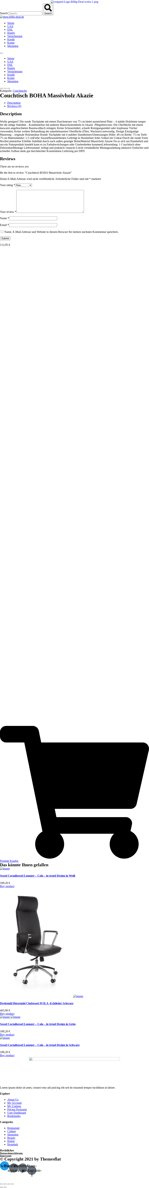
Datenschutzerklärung (11, 1153)
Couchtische (20, 90)
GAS (10, 26)
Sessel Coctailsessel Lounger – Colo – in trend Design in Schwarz (40, 1045)
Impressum (5, 1155)
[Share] (5, 1184)
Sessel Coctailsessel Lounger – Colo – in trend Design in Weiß (37, 875)
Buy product (7, 886)
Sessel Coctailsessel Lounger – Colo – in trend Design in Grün (38, 1024)
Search (4, 13)
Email (4, 224)
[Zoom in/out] (12, 1184)
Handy (11, 32)
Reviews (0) (14, 106)
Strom (10, 23)
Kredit (11, 39)
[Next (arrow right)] (5, 1187)
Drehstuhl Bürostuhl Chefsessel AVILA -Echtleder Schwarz (36, 1003)
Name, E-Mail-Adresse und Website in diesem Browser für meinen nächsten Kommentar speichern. (61, 231)
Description (14, 102)
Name (4, 218)
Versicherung (14, 36)
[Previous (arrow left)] (1, 1187)
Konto (11, 42)
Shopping (12, 46)
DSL (10, 29)
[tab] (78, 103)
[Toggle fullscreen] (8, 1184)
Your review (8, 211)
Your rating (7, 185)
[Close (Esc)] (1, 1184)
